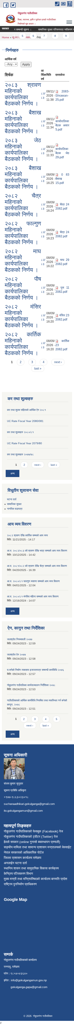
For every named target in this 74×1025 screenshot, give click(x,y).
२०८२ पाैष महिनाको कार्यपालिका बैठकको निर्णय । (23, 288)
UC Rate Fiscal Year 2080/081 (25, 421)
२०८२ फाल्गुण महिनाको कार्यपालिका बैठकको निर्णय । (23, 232)
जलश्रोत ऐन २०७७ (16, 654)
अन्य (12, 473)
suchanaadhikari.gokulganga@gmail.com (29, 803)
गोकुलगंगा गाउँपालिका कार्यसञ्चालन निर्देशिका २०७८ (31, 685)
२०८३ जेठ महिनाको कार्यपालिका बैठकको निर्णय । (23, 149)
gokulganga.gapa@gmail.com (29, 987)
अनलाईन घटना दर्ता (15, 863)
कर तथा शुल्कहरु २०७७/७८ (20, 454)
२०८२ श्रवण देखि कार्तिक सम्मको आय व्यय (27, 535)
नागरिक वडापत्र (14, 508)
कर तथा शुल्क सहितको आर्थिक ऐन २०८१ (26, 409)
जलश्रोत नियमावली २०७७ (19, 639)
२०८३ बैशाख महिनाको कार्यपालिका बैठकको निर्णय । (23, 121)
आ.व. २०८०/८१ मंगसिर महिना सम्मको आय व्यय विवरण (33, 596)
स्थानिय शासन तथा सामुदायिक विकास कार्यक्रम (31, 868)
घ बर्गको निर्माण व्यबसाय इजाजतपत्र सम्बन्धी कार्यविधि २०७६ (35, 669)
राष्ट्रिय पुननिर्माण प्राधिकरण (20, 884)
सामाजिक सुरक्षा (14, 504)
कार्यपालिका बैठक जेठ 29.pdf (62, 153)
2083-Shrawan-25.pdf (62, 95)
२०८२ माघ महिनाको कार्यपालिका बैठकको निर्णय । (23, 260)
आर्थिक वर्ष (10, 59)
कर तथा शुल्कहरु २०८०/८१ (20, 432)
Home (5, 37)
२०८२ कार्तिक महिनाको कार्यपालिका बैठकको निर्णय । (23, 343)
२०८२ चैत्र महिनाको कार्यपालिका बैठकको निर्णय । (23, 205)
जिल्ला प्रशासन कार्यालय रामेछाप (22, 858)
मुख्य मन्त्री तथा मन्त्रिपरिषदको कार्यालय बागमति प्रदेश (35, 879)
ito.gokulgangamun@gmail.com (23, 810)
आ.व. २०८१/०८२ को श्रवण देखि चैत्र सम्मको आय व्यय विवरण (37, 565)
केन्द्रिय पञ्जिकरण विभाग (18, 873)
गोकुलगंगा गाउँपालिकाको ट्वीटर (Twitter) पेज (31, 836)
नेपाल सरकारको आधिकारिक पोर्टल (24, 852)
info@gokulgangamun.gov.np (29, 980)
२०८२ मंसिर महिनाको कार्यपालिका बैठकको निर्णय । (23, 316)
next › (58, 362)
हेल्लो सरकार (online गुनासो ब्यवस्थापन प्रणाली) (32, 842)
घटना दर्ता (11, 499)
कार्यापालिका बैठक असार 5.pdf (62, 125)
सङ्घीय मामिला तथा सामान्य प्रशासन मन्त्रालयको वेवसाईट (37, 847)
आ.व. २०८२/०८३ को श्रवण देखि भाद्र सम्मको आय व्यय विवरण (37, 550)
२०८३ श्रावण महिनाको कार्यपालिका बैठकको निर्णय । (23, 94)
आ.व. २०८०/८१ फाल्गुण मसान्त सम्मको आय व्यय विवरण (33, 581)
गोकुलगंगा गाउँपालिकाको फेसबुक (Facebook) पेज (33, 831)
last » (37, 368)
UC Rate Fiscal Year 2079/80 (24, 443)
